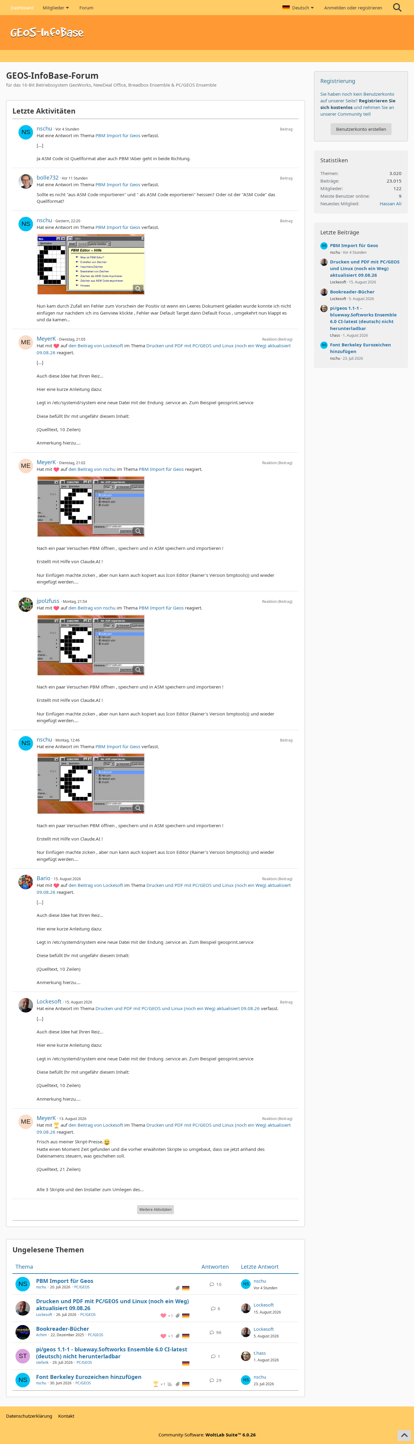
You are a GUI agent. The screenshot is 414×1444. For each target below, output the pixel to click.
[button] (299, 7)
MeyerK (46, 338)
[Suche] (397, 7)
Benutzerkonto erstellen (361, 129)
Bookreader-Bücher (62, 1328)
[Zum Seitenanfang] (404, 1435)
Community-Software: (207, 1435)
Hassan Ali (391, 203)
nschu (44, 128)
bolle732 (47, 177)
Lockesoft (49, 1001)
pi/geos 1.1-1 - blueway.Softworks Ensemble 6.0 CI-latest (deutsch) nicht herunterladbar (111, 1353)
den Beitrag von (95, 345)
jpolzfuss (48, 600)
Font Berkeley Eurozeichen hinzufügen (89, 1376)
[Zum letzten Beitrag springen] (246, 1284)
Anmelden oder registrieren (353, 8)
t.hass (260, 1353)
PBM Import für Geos (117, 135)
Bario (43, 878)
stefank (42, 1362)
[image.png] (91, 264)
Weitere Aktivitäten (155, 1209)
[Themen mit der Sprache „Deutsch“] (185, 1287)
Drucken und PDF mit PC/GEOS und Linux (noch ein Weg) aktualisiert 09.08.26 (177, 1008)
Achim (41, 1334)
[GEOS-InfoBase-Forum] (207, 32)
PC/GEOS (82, 1287)
